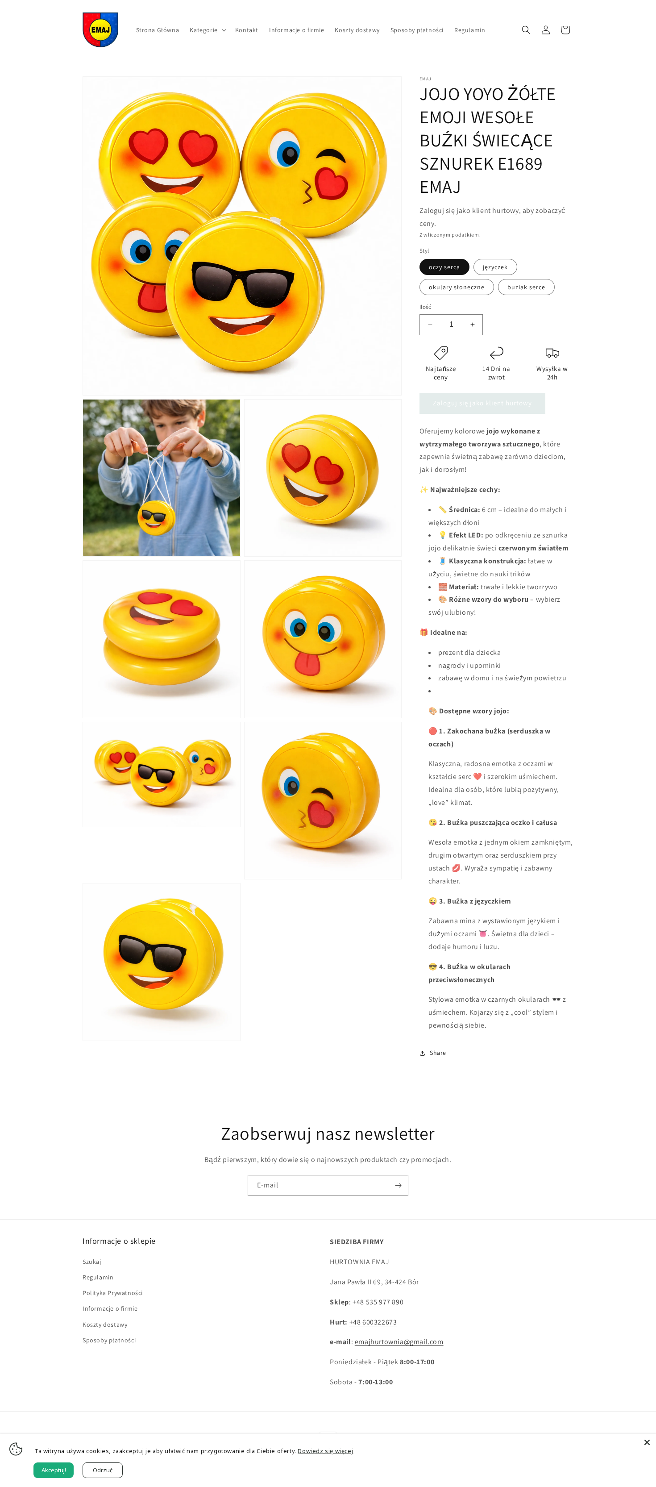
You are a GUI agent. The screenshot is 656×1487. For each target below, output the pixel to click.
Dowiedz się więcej (325, 1451)
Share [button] (438, 1053)
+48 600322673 (373, 1322)
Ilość (425, 307)
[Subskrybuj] (398, 1185)
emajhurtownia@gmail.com (399, 1341)
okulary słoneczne (457, 287)
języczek (495, 267)
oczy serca (444, 267)
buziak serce (526, 287)
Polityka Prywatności (113, 1293)
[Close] (647, 1442)
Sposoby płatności (109, 1340)
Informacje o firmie (110, 1308)
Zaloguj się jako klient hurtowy (482, 403)
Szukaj (92, 1262)
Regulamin (98, 1277)
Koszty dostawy (105, 1324)
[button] (206, 30)
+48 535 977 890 (378, 1302)
